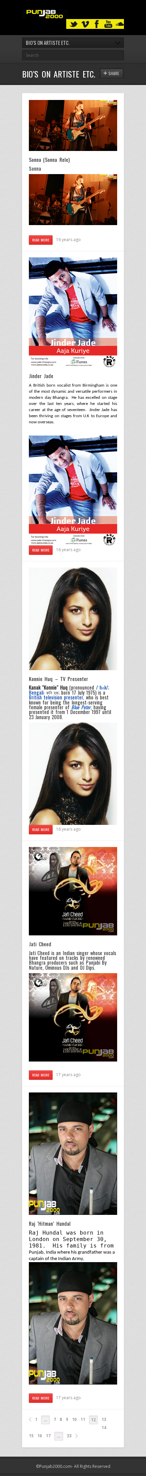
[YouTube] (108, 24)
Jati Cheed (40, 944)
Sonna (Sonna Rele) (49, 159)
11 (82, 1419)
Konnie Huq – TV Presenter (58, 679)
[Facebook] (97, 24)
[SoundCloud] (120, 24)
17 (48, 1436)
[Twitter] (74, 24)
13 (104, 1419)
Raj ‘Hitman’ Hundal (50, 1223)
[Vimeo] (85, 24)
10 (74, 1419)
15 (31, 1436)
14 (104, 1427)
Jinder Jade (41, 376)
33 (69, 1436)
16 (39, 1436)
